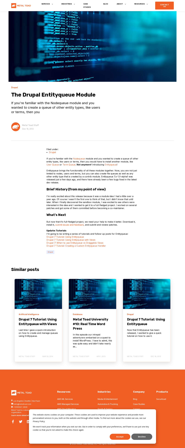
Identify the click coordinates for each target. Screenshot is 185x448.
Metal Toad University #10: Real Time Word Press (90, 323)
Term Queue (69, 164)
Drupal (52, 152)
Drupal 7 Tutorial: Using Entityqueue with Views (70, 239)
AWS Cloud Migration (66, 409)
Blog (135, 399)
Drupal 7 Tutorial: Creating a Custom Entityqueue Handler (76, 245)
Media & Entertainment (108, 399)
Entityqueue (111, 164)
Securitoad (161, 399)
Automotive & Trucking (108, 404)
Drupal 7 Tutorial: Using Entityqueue (65, 236)
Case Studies (139, 404)
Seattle (28, 401)
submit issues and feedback (69, 224)
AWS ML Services (65, 399)
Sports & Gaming (105, 409)
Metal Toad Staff (30, 125)
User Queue (52, 164)
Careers (136, 409)
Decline (142, 436)
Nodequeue (79, 158)
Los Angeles (18, 401)
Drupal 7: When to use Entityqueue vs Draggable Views (74, 242)
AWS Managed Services (68, 404)
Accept (120, 436)
